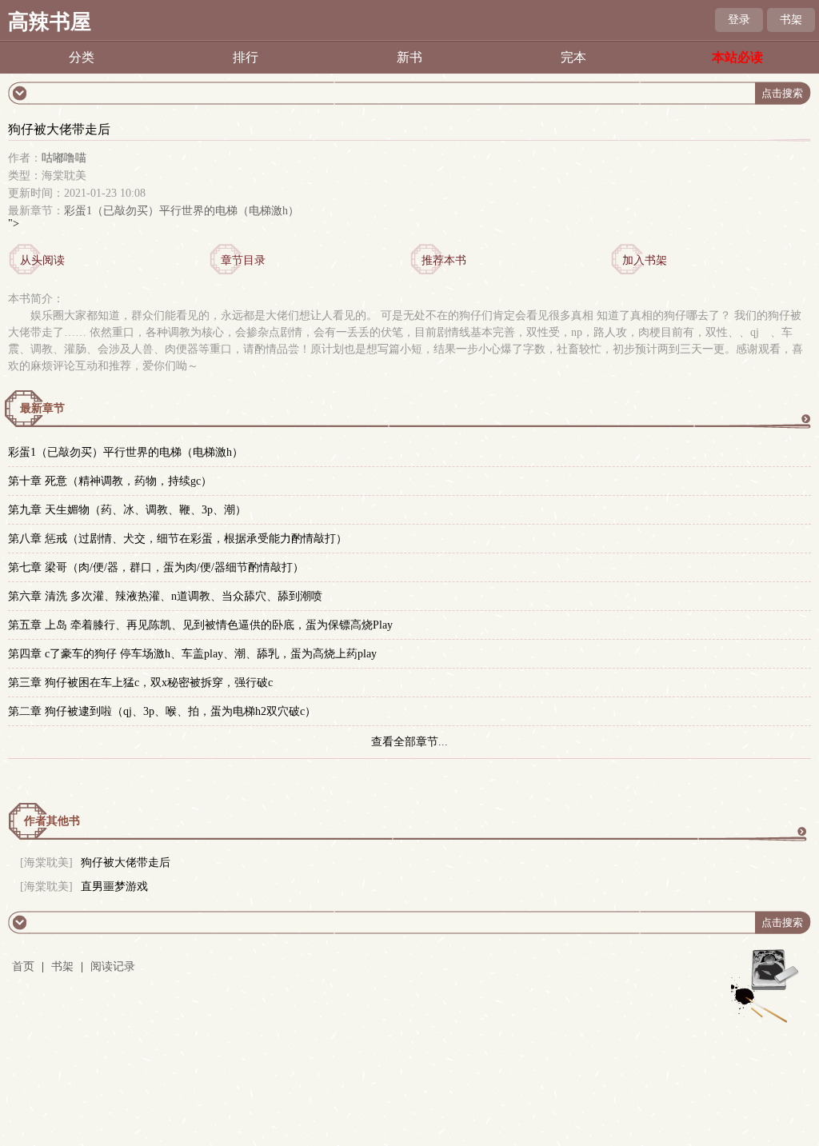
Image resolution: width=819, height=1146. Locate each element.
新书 (409, 57)
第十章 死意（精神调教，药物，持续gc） (110, 481)
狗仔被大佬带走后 (125, 862)
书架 (791, 20)
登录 (739, 20)
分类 (81, 57)
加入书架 (644, 260)
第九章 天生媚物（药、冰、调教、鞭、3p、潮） (127, 510)
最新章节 (42, 408)
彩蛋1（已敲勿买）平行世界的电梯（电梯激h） (181, 211)
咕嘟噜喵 (64, 158)
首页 (23, 966)
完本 (573, 57)
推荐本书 (443, 260)
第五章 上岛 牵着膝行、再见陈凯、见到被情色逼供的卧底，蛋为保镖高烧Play (200, 625)
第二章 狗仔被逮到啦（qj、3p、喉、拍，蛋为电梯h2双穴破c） (162, 711)
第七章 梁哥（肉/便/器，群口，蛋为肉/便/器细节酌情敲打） (156, 567)
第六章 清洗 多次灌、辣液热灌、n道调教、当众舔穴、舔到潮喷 (165, 596)
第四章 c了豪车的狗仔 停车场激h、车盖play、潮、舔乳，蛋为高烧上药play (192, 654)
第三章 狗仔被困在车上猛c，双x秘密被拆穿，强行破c (140, 683)
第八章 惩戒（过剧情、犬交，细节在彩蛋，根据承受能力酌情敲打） (177, 539)
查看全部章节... (409, 742)
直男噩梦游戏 (114, 886)
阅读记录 (112, 966)
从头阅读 (42, 260)
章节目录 (243, 260)
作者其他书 (52, 821)
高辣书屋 (49, 22)
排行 (245, 57)
